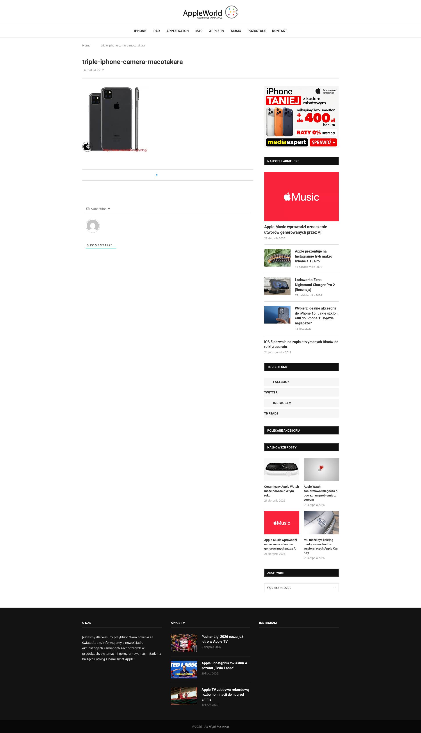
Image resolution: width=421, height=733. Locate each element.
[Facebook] (84, 12)
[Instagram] (92, 12)
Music (236, 31)
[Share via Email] (176, 175)
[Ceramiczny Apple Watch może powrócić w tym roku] (281, 469)
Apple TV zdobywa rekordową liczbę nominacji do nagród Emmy (225, 695)
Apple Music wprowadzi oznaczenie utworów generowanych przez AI (295, 229)
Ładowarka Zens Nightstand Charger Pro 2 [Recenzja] (315, 285)
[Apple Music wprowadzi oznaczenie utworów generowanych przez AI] (301, 197)
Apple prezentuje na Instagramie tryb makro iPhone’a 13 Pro (313, 256)
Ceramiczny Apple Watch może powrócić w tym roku (281, 491)
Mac (199, 31)
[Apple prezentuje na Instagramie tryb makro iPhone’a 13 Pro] (277, 258)
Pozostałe (257, 31)
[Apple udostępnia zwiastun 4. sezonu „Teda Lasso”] (184, 669)
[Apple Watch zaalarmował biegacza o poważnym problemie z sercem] (321, 469)
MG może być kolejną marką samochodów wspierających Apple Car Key (321, 546)
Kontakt (279, 31)
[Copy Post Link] (170, 175)
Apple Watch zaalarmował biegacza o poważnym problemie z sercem (320, 493)
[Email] (106, 12)
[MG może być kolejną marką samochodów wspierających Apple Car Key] (321, 523)
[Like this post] (160, 175)
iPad (156, 31)
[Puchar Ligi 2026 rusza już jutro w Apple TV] (184, 643)
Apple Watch (177, 31)
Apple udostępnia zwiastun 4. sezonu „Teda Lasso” (225, 665)
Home (86, 45)
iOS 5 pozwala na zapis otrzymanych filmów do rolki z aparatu (301, 344)
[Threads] (96, 12)
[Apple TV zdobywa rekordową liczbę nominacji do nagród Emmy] (184, 696)
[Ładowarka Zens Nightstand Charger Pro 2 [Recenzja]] (277, 286)
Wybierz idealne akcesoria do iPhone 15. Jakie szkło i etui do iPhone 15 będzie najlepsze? (316, 315)
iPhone (140, 31)
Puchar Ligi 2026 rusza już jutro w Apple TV (222, 639)
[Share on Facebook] (165, 175)
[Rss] (100, 12)
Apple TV (216, 31)
